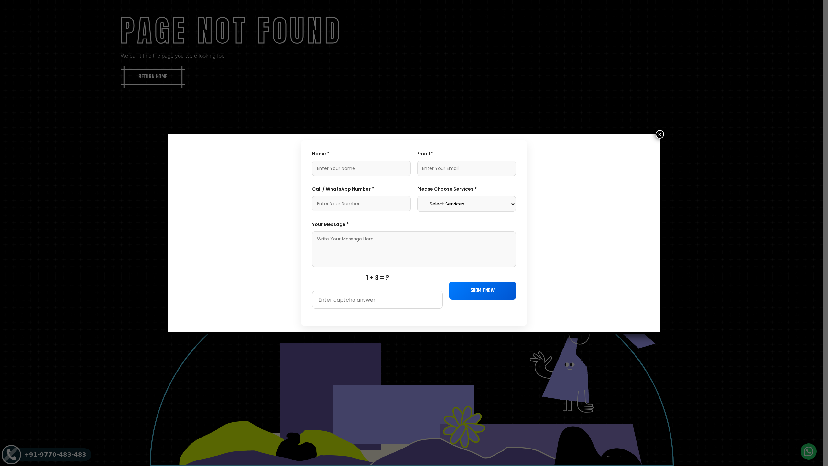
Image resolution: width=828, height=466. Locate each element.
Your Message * (330, 224)
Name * (320, 153)
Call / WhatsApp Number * (343, 189)
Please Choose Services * (447, 189)
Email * (425, 153)
